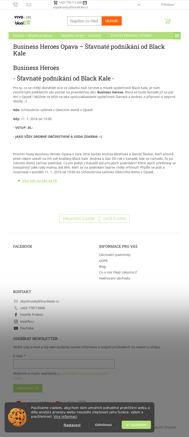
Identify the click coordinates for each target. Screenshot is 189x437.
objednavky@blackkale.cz (39, 301)
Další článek (114, 218)
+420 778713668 (32, 308)
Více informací (65, 416)
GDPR (103, 261)
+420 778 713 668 (70, 2)
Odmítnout (103, 425)
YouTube (27, 328)
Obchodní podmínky (114, 255)
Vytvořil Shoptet (164, 427)
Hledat (111, 21)
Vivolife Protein (31, 314)
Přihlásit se (28, 388)
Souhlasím (138, 425)
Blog (102, 266)
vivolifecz (27, 321)
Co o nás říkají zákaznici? (118, 272)
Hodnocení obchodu (114, 278)
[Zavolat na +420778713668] (20, 4)
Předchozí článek (79, 218)
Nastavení (72, 425)
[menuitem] (33, 35)
